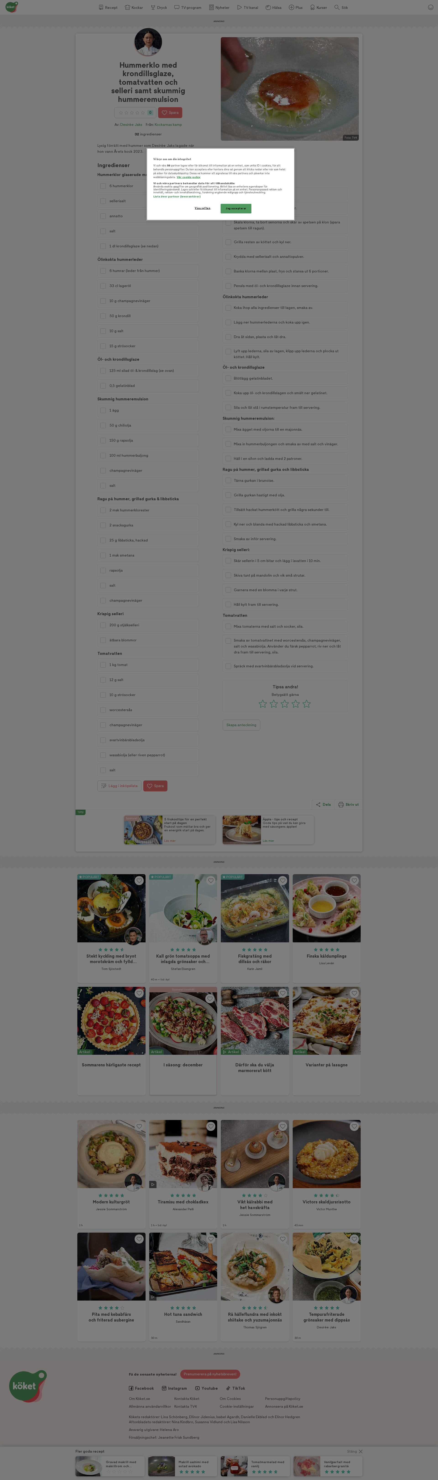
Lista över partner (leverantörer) (177, 196)
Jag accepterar (236, 208)
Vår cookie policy (189, 177)
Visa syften (202, 208)
